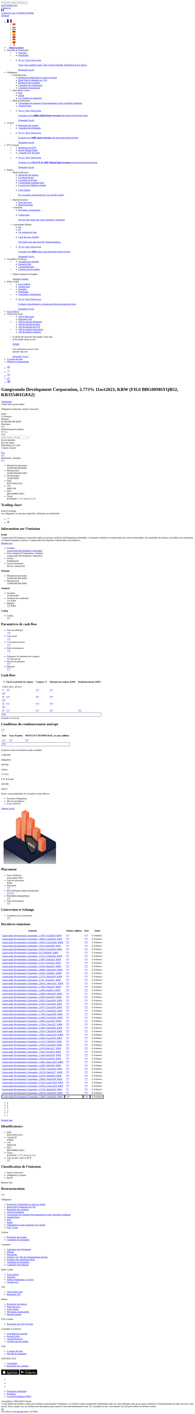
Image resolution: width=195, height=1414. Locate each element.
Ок (2, 1409)
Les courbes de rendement (30, 98)
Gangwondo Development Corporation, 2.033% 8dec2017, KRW (31, 1048)
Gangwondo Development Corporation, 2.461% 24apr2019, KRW (32, 1000)
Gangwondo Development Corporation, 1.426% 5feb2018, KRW (31, 1065)
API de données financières (30, 329)
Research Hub (24, 264)
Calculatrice (12, 1363)
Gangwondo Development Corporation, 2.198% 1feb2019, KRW (31, 987)
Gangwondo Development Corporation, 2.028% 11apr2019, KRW (32, 1038)
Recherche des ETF (27, 147)
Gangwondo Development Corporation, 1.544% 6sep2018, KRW (31, 1055)
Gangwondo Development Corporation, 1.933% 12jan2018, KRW (32, 1045)
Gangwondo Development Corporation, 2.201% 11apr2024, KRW (32, 949)
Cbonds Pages (24, 106)
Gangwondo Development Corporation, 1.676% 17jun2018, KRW (32, 1069)
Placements (12, 1254)
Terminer (5, 15)
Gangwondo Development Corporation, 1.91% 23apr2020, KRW (31, 946)
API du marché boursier (29, 324)
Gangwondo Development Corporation (24, 550)
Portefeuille (23, 55)
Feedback (11, 1394)
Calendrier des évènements (30, 85)
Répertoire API (25, 319)
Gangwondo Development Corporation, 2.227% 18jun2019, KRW (32, 976)
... (8, 1110)
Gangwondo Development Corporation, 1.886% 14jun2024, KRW (32, 939)
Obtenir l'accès (7, 808)
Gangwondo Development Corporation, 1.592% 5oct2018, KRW (31, 1052)
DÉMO (16, 344)
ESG (20, 93)
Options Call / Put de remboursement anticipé (27, 1257)
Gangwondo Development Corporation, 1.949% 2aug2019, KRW (32, 1021)
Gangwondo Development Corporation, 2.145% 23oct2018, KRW (32, 1004)
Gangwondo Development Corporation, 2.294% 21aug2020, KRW (32, 1017)
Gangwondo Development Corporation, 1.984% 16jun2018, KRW (32, 1079)
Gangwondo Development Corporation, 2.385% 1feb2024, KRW (31, 959)
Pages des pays (25, 202)
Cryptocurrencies (26, 177)
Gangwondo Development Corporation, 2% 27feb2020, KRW (30, 952)
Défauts (10, 1252)
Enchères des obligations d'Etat (21, 1259)
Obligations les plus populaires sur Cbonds (26, 1225)
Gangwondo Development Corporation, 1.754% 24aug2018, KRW (32, 1014)
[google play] (28, 1374)
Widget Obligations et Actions (20, 1279)
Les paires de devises (27, 180)
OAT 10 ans (12, 1227)
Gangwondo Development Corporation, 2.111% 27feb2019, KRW (32, 1041)
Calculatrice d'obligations (29, 294)
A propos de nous (15, 359)
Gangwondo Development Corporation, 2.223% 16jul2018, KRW (32, 1076)
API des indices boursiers (29, 332)
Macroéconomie (25, 205)
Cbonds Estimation (15, 1212)
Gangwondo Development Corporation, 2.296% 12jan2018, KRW (32, 1096)
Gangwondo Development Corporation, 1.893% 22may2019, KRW (32, 1035)
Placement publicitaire (17, 1391)
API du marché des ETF (29, 327)
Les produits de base (27, 232)
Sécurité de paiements (16, 1353)
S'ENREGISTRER (25, 13)
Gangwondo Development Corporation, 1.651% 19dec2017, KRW (32, 1072)
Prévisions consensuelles (29, 210)
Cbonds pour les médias (29, 269)
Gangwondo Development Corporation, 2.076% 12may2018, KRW (32, 1086)
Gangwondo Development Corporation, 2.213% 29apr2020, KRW (32, 1089)
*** (3, 427)
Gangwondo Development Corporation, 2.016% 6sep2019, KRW (31, 966)
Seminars (17, 279)
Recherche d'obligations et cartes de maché (37, 77)
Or (19, 229)
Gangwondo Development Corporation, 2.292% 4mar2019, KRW (32, 997)
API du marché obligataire (30, 322)
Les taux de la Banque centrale (32, 185)
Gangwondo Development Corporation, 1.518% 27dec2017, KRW (32, 1024)
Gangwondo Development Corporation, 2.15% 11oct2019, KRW (31, 963)
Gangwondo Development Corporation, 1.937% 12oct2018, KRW (32, 1007)
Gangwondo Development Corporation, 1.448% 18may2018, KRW (32, 1062)
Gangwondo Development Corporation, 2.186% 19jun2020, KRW (32, 1028)
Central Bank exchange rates (31, 182)
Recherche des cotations (29, 82)
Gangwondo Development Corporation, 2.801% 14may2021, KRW (32, 983)
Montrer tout (6, 543)
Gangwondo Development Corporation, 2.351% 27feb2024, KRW (32, 956)
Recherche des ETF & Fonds (20, 1324)
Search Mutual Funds (28, 150)
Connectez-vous (8, 13)
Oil (19, 227)
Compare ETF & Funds (29, 153)
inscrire (20, 1411)
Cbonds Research (26, 267)
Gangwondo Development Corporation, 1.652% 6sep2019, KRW (31, 1058)
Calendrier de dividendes (29, 128)
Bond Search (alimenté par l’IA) (32, 80)
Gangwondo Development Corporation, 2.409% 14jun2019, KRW (32, 993)
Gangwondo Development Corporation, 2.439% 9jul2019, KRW (31, 990)
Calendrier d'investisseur (29, 88)
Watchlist (22, 53)
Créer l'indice (13, 1309)
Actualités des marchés (28, 261)
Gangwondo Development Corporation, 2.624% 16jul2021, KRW (32, 973)
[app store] (10, 1374)
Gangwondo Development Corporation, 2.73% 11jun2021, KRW (31, 980)
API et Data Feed (26, 316)
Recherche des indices (28, 175)
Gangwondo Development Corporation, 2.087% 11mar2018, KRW (32, 1093)
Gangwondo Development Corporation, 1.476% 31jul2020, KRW (32, 935)
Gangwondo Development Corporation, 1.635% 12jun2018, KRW (32, 1031)
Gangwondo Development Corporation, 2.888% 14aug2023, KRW (32, 970)
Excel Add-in (24, 284)
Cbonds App (24, 286)
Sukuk (21, 95)
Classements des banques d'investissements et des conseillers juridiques (50, 103)
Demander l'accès (20, 356)
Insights (24, 279)
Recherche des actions (28, 125)
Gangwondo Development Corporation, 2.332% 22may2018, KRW (32, 1082)
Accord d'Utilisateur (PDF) (19, 1396)
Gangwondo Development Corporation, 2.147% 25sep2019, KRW (32, 1011)
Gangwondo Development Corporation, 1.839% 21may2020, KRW (32, 942)
